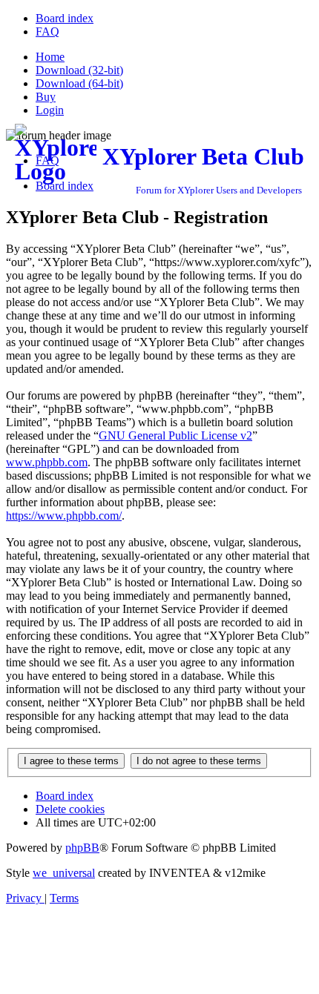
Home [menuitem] (50, 56)
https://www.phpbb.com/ (64, 515)
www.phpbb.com (47, 462)
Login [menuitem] (50, 110)
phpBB (82, 847)
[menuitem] (64, 18)
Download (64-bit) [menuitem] (79, 83)
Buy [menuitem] (46, 96)
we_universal (64, 873)
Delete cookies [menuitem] (70, 809)
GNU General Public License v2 (175, 435)
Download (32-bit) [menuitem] (79, 70)
